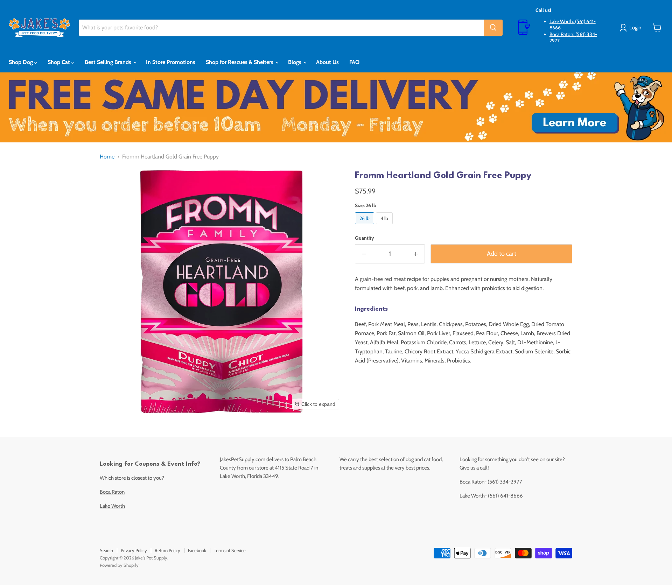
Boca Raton (112, 492)
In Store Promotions (170, 62)
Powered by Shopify (119, 565)
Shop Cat (59, 62)
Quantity (364, 238)
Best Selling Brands (109, 62)
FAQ (354, 62)
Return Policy (167, 550)
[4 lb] (385, 226)
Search (106, 550)
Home (107, 157)
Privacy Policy (134, 550)
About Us (327, 62)
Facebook (197, 550)
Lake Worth (112, 506)
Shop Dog (21, 62)
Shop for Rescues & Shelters (240, 62)
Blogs (295, 62)
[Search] (493, 28)
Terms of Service (230, 550)
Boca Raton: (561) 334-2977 (573, 37)
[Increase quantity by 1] (416, 253)
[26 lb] (365, 226)
